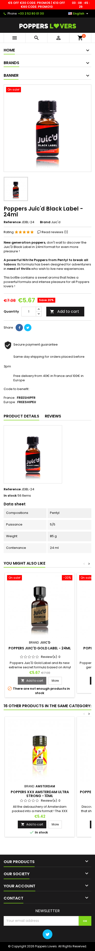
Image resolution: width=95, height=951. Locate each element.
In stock (10, 495)
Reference (12, 222)
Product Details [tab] (21, 416)
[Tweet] (27, 327)
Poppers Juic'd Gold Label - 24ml (40, 648)
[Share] (19, 327)
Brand (45, 222)
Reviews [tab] (53, 416)
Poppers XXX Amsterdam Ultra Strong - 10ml (40, 794)
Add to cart (64, 311)
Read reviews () (55, 232)
